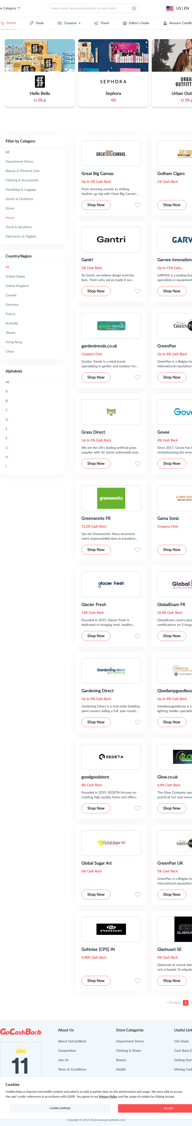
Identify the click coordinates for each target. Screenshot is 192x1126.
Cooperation (67, 1050)
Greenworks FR (96, 519)
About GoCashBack (72, 1041)
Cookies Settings (60, 1108)
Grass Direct (93, 432)
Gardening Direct (97, 691)
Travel (105, 23)
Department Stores (130, 1041)
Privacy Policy (108, 1097)
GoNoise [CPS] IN (98, 950)
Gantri (87, 260)
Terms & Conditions (72, 1069)
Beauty (121, 1060)
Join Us (63, 1060)
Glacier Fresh (93, 605)
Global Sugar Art (96, 863)
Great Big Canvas (97, 174)
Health (121, 1069)
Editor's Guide (139, 23)
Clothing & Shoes (128, 1050)
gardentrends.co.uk (99, 346)
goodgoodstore (95, 777)
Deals (40, 23)
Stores (11, 23)
